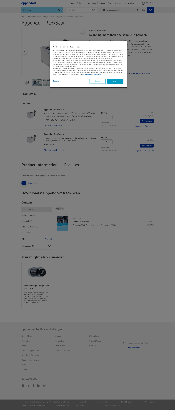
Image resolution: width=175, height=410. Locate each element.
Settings (56, 81)
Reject (97, 81)
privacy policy (86, 74)
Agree (115, 81)
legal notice (97, 74)
